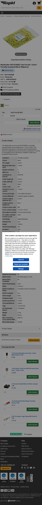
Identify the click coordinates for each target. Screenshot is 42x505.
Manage (21, 269)
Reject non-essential (21, 264)
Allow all (21, 259)
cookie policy (9, 256)
